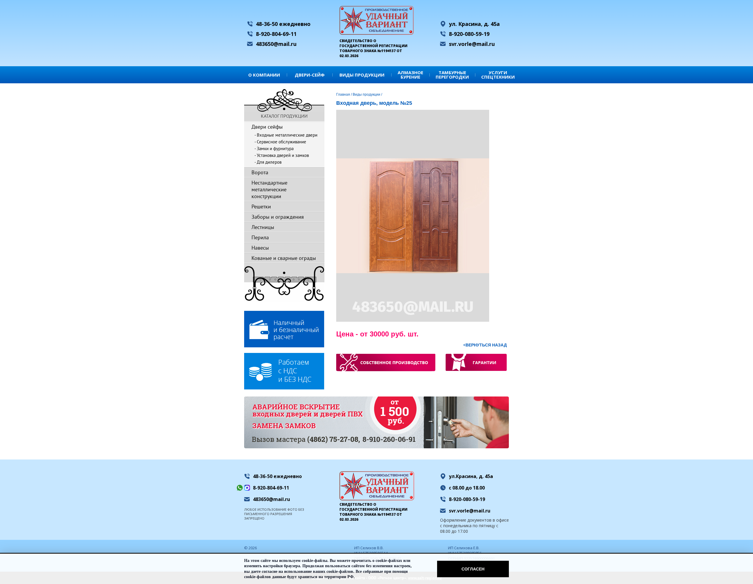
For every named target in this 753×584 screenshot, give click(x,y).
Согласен (473, 569)
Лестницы (262, 227)
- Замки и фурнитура (274, 148)
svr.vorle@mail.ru (472, 43)
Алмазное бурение (410, 74)
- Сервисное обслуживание (280, 142)
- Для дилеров (267, 162)
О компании (264, 75)
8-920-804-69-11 (276, 33)
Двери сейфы (267, 126)
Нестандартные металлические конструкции (269, 189)
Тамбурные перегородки (452, 74)
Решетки (261, 206)
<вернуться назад (485, 345)
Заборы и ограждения (277, 216)
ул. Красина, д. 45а (474, 23)
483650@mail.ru (276, 43)
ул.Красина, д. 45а (471, 476)
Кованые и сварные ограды (283, 258)
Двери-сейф (309, 75)
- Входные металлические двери (285, 135)
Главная (343, 94)
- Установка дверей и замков (281, 155)
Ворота (259, 172)
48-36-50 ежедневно (283, 23)
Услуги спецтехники (498, 74)
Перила (260, 237)
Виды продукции (361, 75)
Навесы (260, 247)
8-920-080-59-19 (469, 33)
